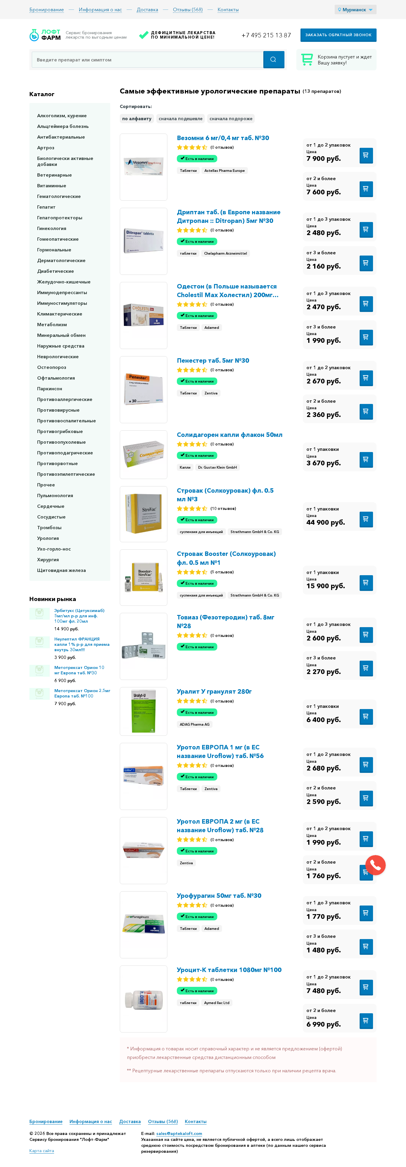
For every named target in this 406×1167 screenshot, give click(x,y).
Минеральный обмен (61, 335)
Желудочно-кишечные (64, 282)
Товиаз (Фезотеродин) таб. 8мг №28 (225, 621)
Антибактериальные (61, 137)
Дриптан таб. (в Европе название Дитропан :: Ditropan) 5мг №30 (229, 216)
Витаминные (51, 185)
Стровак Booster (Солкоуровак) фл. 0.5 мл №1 (226, 558)
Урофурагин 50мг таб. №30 (219, 895)
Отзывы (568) (188, 9)
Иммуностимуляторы (62, 303)
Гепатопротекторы (59, 218)
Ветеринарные (54, 175)
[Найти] (273, 59)
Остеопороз (51, 367)
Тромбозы (49, 527)
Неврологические (58, 356)
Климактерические (59, 314)
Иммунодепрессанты (62, 292)
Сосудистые (51, 517)
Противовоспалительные (66, 421)
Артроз (45, 147)
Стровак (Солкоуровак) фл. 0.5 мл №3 (225, 495)
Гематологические (59, 196)
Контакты (228, 9)
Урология (48, 538)
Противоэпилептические (66, 474)
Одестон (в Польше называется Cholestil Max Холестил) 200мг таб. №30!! (227, 291)
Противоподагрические (65, 453)
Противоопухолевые (61, 442)
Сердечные (50, 506)
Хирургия (48, 559)
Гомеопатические (58, 239)
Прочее (46, 485)
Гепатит (46, 207)
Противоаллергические (64, 399)
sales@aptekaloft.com (179, 1133)
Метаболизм (52, 324)
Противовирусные (58, 410)
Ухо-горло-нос (54, 549)
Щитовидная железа (61, 570)
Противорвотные (57, 463)
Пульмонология (55, 495)
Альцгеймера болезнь (63, 126)
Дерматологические (61, 260)
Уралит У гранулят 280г (214, 691)
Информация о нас (100, 9)
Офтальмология (56, 378)
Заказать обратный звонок (338, 35)
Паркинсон (49, 388)
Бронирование (46, 9)
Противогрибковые (60, 431)
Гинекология (51, 228)
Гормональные (54, 250)
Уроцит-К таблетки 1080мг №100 (229, 969)
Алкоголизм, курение (62, 115)
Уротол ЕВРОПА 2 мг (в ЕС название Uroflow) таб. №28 (220, 826)
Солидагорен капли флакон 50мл (230, 434)
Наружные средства (60, 346)
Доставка (147, 9)
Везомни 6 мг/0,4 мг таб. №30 (223, 138)
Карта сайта (41, 1150)
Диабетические (55, 271)
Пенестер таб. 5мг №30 (213, 360)
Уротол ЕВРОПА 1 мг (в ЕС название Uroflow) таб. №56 (220, 751)
